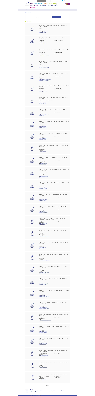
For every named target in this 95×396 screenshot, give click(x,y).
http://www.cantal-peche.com (42, 200)
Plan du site (32, 395)
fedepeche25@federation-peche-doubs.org (45, 79)
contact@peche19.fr (43, 247)
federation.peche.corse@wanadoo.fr (45, 260)
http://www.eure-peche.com (42, 103)
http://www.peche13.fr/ (41, 177)
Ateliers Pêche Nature (38, 3)
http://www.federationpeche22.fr (43, 43)
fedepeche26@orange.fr (43, 90)
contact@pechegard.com (43, 138)
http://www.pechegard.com (42, 139)
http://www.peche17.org (42, 224)
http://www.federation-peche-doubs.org (44, 80)
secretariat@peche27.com (43, 102)
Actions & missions (52, 3)
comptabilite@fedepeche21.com (44, 31)
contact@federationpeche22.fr (44, 283)
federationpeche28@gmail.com (44, 114)
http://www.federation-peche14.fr (43, 188)
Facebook (45, 385)
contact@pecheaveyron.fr (43, 163)
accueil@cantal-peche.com (43, 199)
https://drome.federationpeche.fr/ (43, 91)
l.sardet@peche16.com (43, 211)
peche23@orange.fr (42, 54)
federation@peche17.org (43, 223)
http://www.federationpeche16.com (43, 212)
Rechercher (37, 17)
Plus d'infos (32, 7)
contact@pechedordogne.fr (43, 66)
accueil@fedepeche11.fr (43, 151)
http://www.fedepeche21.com (42, 32)
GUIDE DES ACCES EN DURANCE (53, 5)
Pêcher (31, 3)
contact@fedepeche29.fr (43, 126)
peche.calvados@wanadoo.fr (44, 187)
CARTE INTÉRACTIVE (43, 5)
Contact (31, 389)
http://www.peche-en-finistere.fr (43, 127)
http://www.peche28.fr (41, 115)
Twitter (47, 385)
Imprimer (50, 385)
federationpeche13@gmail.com (44, 176)
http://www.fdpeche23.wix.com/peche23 (44, 55)
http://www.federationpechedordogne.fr (44, 67)
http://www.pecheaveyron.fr (42, 164)
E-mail (48, 385)
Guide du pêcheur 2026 (34, 5)
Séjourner (45, 3)
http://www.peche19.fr (41, 248)
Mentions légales (38, 395)
